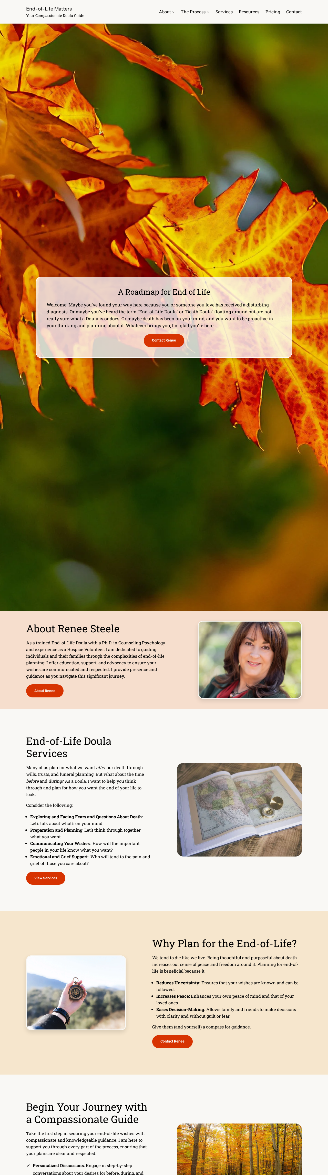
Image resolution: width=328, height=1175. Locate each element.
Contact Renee (164, 340)
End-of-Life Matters (49, 9)
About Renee (44, 691)
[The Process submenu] (208, 12)
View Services (45, 878)
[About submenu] (173, 12)
